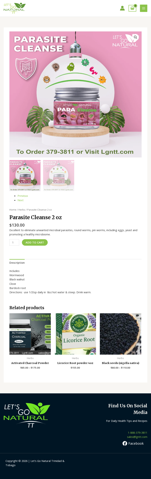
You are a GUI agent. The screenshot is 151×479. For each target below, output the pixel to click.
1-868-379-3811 (137, 432)
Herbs (21, 209)
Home (12, 209)
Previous (22, 196)
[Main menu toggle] (143, 8)
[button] (135, 37)
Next (20, 200)
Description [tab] (17, 262)
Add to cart (35, 242)
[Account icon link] (122, 8)
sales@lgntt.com (137, 437)
